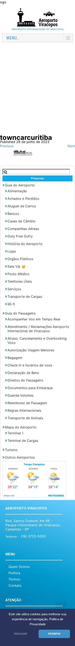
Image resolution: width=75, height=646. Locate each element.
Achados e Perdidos (23, 198)
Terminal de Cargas (23, 440)
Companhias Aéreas (23, 229)
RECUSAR (20, 633)
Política (14, 573)
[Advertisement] (37, 90)
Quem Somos (19, 567)
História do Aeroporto (25, 244)
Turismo (11, 450)
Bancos (13, 213)
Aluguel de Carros (22, 206)
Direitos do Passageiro (25, 380)
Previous (7, 146)
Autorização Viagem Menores (31, 350)
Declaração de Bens (23, 373)
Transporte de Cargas (25, 296)
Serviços (14, 289)
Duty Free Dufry (20, 236)
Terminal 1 (15, 433)
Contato (15, 585)
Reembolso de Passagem (27, 403)
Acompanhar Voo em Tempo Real (34, 319)
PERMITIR (54, 633)
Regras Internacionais (24, 410)
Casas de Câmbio (21, 221)
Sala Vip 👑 (17, 266)
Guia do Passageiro (20, 313)
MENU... (12, 37)
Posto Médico (18, 274)
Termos (14, 579)
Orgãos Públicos (20, 259)
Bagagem (15, 358)
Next (71, 146)
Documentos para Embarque (30, 388)
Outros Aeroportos (20, 457)
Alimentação (17, 191)
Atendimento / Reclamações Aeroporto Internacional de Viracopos (38, 329)
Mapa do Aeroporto (20, 427)
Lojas (12, 251)
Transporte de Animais (25, 418)
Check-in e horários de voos (30, 365)
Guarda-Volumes (21, 395)
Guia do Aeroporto (20, 185)
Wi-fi (11, 304)
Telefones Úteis (20, 281)
